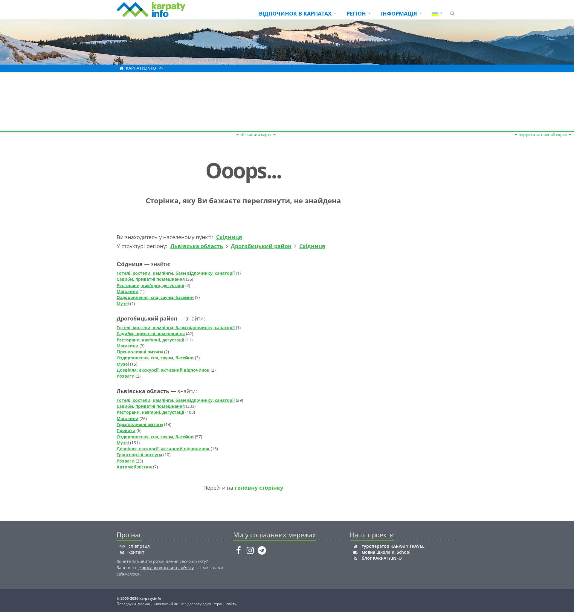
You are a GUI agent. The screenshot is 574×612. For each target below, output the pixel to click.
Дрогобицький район (261, 246)
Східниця (229, 237)
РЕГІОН (356, 13)
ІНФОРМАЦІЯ (399, 13)
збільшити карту (255, 134)
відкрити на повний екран (543, 134)
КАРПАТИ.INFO (141, 68)
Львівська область (196, 246)
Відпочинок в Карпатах (295, 13)
